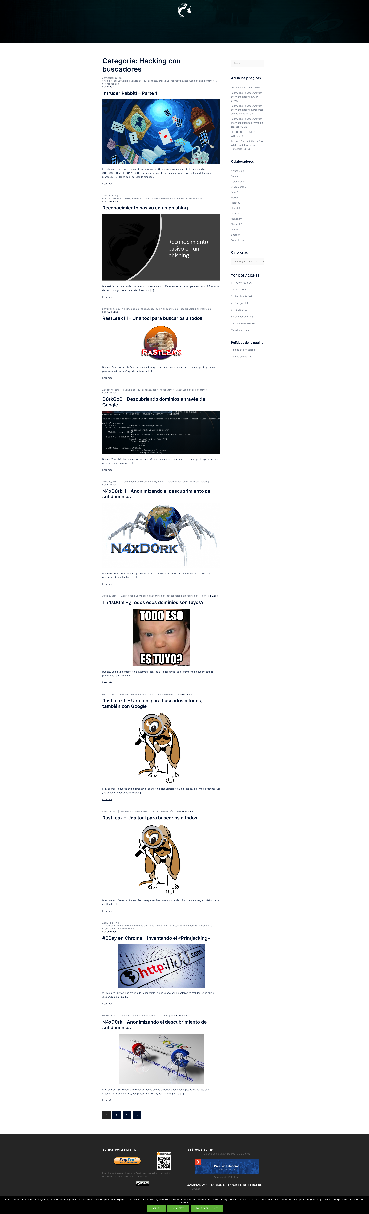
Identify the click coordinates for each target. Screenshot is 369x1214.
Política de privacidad (243, 349)
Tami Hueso (237, 240)
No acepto (178, 1208)
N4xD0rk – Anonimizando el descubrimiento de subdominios (154, 1024)
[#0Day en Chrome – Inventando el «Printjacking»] (161, 965)
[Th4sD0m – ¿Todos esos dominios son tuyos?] (161, 637)
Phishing (164, 198)
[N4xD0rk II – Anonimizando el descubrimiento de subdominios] (161, 535)
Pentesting (177, 81)
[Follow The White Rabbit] (184, 11)
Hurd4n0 (236, 208)
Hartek (235, 197)
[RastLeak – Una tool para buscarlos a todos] (161, 859)
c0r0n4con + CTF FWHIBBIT (246, 87)
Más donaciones (240, 330)
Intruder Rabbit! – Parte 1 (129, 93)
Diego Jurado (238, 186)
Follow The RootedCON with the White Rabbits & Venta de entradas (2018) (247, 122)
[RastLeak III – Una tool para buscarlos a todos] (161, 343)
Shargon (112, 932)
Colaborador (238, 181)
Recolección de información (200, 81)
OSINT (155, 198)
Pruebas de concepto (200, 926)
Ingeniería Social (141, 198)
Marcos (235, 213)
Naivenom (236, 218)
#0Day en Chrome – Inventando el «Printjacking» (156, 938)
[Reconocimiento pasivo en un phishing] (161, 247)
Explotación (121, 81)
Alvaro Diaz (237, 170)
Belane (234, 176)
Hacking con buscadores (143, 81)
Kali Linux (164, 81)
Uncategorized (110, 84)
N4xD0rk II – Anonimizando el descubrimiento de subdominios (156, 493)
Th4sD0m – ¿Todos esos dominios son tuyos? (153, 602)
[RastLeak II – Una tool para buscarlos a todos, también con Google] (161, 747)
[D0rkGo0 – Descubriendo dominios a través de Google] (161, 432)
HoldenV (235, 202)
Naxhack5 (112, 201)
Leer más (107, 183)
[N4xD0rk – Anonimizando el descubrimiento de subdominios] (161, 1058)
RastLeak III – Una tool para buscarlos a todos (152, 318)
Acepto (157, 1208)
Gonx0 (234, 192)
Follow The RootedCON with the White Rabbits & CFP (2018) (246, 96)
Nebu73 (111, 87)
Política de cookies (241, 356)
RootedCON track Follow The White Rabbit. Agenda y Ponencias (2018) (247, 145)
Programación (171, 309)
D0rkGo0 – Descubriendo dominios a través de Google (153, 401)
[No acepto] (365, 1204)
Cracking (107, 81)
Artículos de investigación (117, 926)
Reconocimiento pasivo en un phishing (145, 208)
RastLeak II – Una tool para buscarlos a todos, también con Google (152, 703)
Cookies (196, 1188)
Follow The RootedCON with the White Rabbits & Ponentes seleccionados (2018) (247, 109)
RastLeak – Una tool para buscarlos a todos (149, 818)
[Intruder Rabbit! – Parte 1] (161, 131)
